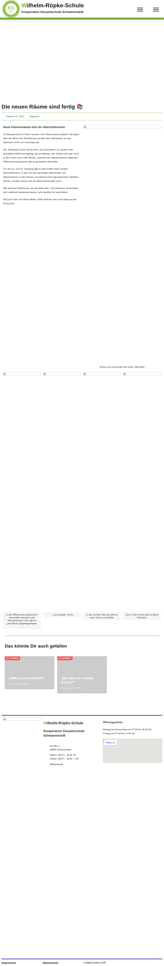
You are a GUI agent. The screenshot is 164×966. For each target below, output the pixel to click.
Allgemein (35, 116)
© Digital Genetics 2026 (95, 962)
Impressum (9, 962)
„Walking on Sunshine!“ (26, 678)
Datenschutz (50, 962)
